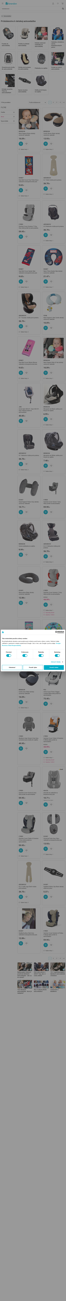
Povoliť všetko (54, 667)
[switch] (24, 655)
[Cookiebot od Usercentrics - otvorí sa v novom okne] (56, 632)
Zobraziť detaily (56, 662)
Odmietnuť (12, 667)
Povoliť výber (33, 667)
